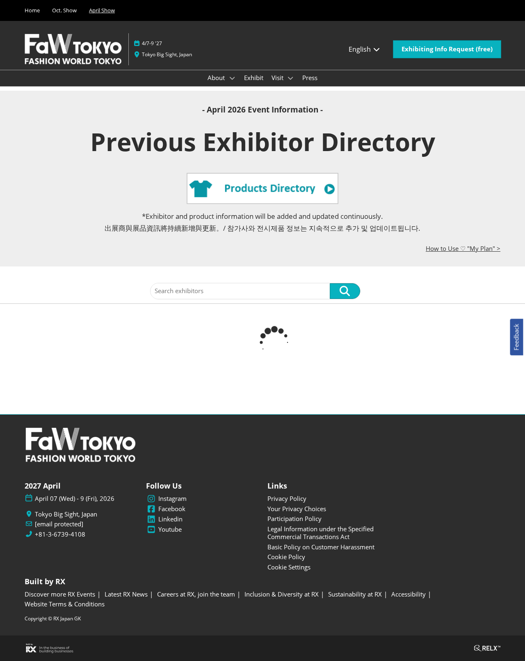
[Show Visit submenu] (290, 78)
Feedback (516, 337)
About (217, 77)
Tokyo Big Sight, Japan (167, 54)
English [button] (360, 49)
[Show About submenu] (232, 78)
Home (32, 10)
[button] (447, 49)
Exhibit (253, 77)
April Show (102, 10)
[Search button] (345, 291)
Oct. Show (64, 10)
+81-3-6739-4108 (60, 534)
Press (309, 77)
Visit (278, 77)
